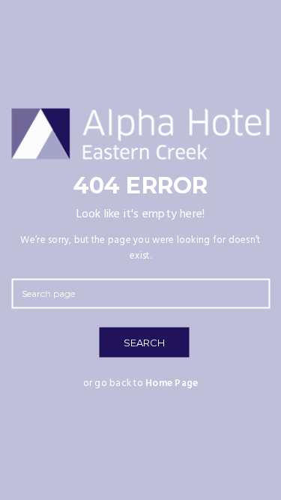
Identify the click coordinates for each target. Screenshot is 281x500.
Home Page (171, 383)
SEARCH (144, 343)
